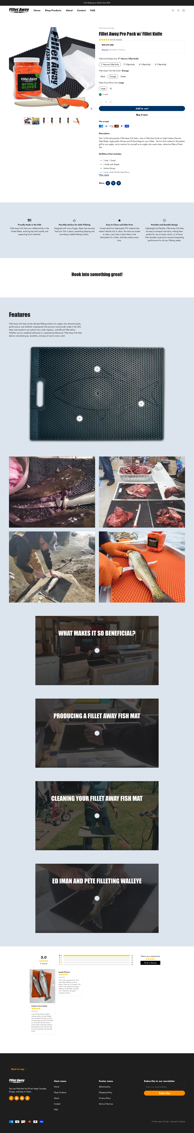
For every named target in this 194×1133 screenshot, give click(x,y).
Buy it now (142, 115)
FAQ (92, 10)
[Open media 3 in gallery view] (43, 121)
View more (104, 175)
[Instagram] (22, 1098)
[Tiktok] (27, 1098)
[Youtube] (16, 1098)
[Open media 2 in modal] (52, 70)
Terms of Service (106, 1103)
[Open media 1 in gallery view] (27, 121)
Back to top (17, 1069)
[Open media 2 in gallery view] (35, 121)
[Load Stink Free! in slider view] (79, 418)
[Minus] (101, 102)
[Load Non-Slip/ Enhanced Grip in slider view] (141, 403)
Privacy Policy (105, 1098)
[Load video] (97, 650)
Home (37, 10)
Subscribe (164, 1093)
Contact (81, 10)
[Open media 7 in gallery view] (76, 121)
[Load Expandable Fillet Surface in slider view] (97, 369)
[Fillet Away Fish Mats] (19, 10)
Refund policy (104, 1086)
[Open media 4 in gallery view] (52, 121)
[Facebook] (11, 1098)
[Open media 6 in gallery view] (68, 121)
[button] (172, 10)
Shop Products (53, 10)
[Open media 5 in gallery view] (60, 121)
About (69, 10)
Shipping (105, 50)
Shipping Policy (105, 1092)
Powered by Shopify (177, 1121)
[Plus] (110, 102)
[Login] (178, 10)
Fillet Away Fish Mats (161, 1121)
